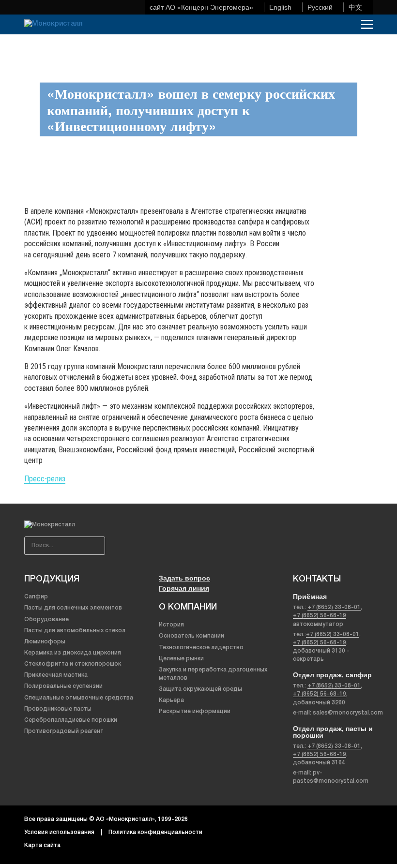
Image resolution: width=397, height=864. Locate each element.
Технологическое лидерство (201, 647)
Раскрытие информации (194, 711)
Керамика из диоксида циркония (72, 652)
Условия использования (59, 832)
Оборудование (46, 619)
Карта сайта (42, 845)
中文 (355, 7)
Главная (34, 47)
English (280, 7)
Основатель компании (191, 636)
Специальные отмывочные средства (78, 697)
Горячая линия (184, 588)
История (171, 624)
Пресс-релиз (44, 478)
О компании (188, 607)
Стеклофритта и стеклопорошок (72, 664)
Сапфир (36, 596)
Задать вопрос (184, 577)
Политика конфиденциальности (155, 832)
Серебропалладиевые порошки (70, 720)
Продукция (51, 579)
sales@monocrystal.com (348, 712)
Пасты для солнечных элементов (73, 608)
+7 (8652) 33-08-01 (334, 607)
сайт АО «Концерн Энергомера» (201, 7)
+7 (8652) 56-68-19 (319, 615)
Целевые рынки (181, 658)
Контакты (317, 579)
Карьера (171, 700)
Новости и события (78, 47)
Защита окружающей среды (200, 689)
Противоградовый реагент (64, 731)
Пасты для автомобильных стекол (74, 630)
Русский (320, 7)
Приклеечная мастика (56, 675)
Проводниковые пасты (58, 709)
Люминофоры (44, 641)
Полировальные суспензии (63, 686)
